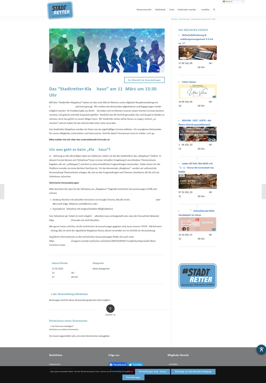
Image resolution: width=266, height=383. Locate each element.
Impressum (54, 364)
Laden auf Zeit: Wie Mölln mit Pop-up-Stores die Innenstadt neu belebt (196, 167)
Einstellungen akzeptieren (152, 372)
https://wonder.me (66, 220)
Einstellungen (133, 377)
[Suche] (214, 10)
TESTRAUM (146, 226)
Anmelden (173, 364)
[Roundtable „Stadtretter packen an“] (2, 191)
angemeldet (65, 336)
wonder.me (65, 168)
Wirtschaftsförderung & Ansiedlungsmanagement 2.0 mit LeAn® (196, 39)
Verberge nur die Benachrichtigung (193, 372)
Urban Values (189, 82)
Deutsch (228, 2)
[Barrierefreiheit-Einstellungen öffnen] (261, 349)
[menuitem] (144, 10)
